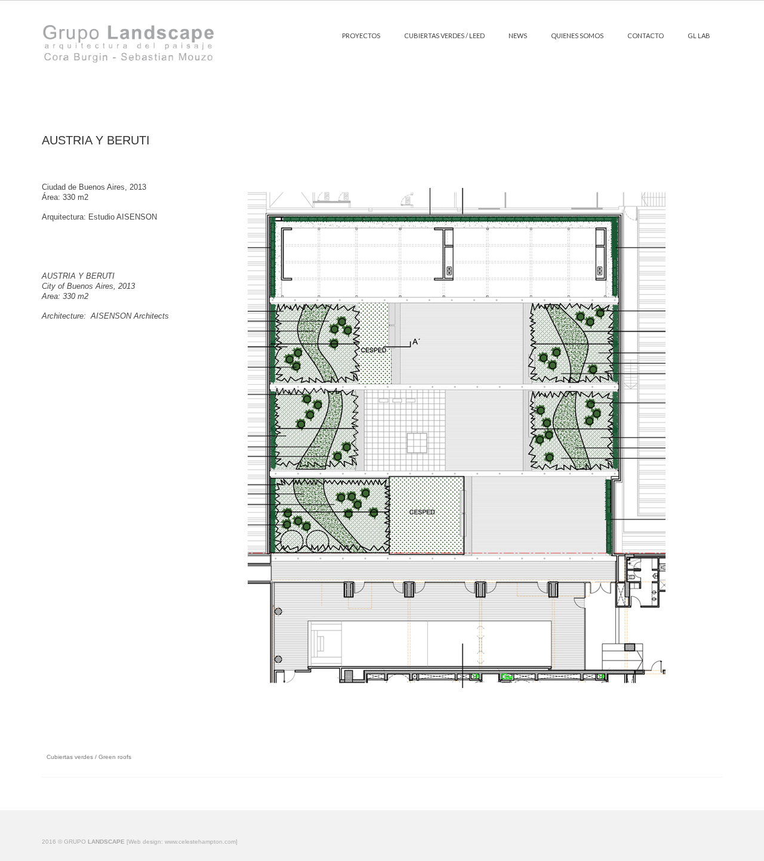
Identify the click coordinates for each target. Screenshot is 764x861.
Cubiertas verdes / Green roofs (89, 757)
